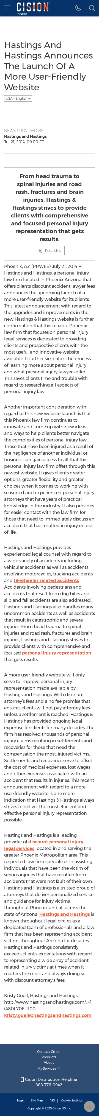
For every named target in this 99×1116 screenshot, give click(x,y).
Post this (53, 250)
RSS (52, 1100)
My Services (47, 1068)
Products (49, 1057)
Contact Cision (49, 1052)
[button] (78, 8)
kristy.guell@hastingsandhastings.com (48, 1015)
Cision (57, 1108)
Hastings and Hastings (64, 914)
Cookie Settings (72, 1100)
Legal (20, 1100)
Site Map (37, 1100)
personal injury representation (56, 653)
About (49, 1062)
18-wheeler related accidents (46, 580)
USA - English (17, 98)
